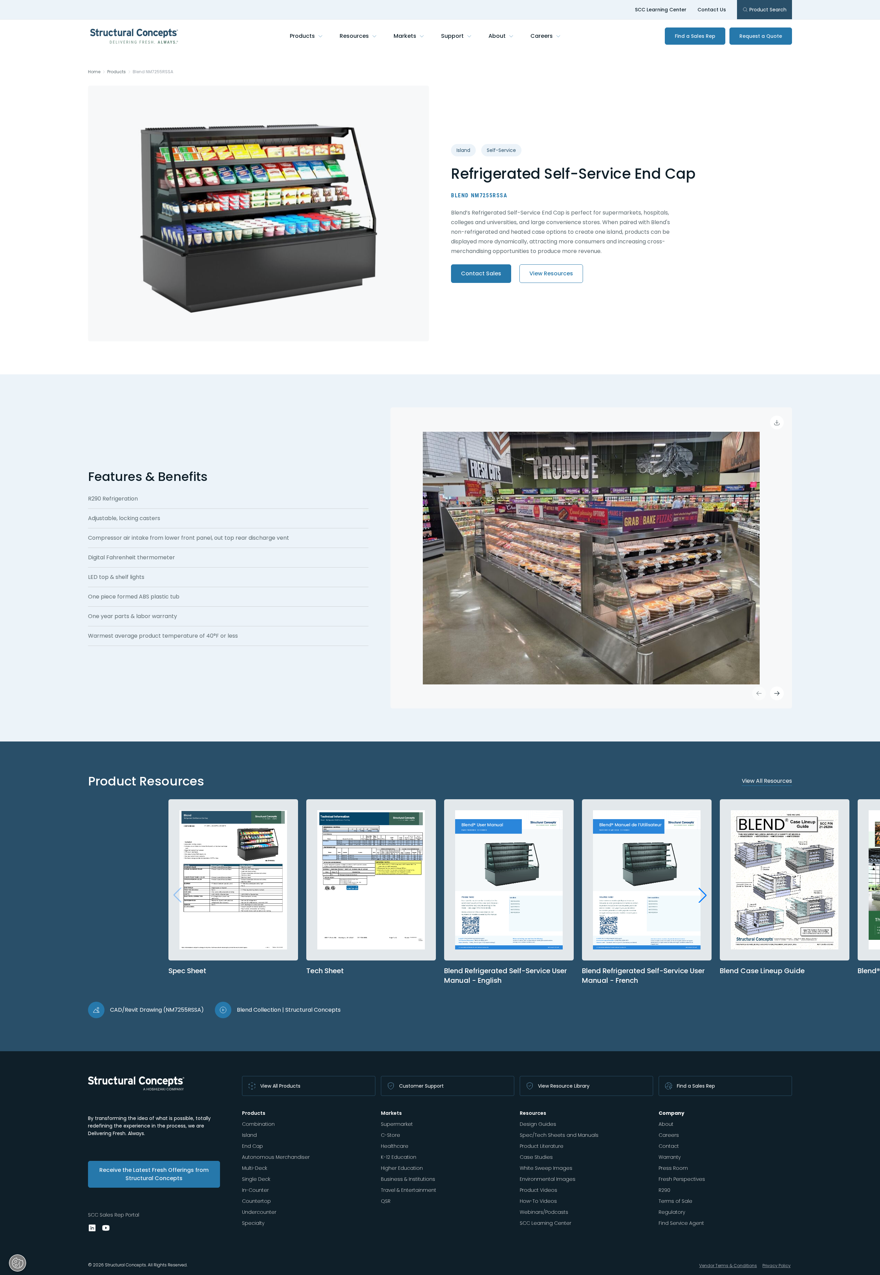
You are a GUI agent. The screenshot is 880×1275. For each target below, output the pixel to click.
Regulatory (672, 1212)
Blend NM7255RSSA (153, 72)
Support (452, 36)
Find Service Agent (681, 1223)
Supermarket (397, 1124)
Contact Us (711, 9)
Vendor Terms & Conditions (728, 1265)
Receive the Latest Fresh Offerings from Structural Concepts (154, 1174)
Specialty (253, 1223)
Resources (354, 36)
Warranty (670, 1157)
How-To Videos (538, 1201)
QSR (385, 1201)
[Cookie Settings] (17, 1263)
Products (302, 36)
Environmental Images (547, 1179)
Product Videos (538, 1190)
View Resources (551, 273)
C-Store (390, 1135)
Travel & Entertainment (408, 1190)
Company (671, 1113)
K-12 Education (398, 1157)
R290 (664, 1190)
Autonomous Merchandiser (276, 1157)
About (497, 36)
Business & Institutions (408, 1179)
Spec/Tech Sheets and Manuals (559, 1135)
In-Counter (255, 1190)
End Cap (252, 1146)
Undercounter (259, 1212)
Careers (541, 36)
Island (249, 1135)
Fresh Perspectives (682, 1179)
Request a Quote (760, 36)
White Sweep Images (546, 1168)
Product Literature (541, 1146)
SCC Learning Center (660, 9)
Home (94, 72)
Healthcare (394, 1146)
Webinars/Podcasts (544, 1212)
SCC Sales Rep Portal (113, 1214)
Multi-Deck (254, 1168)
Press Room (673, 1168)
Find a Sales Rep (695, 36)
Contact (669, 1146)
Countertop (256, 1201)
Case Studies (536, 1157)
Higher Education (402, 1168)
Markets (405, 36)
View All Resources (767, 781)
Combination (258, 1124)
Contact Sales (481, 273)
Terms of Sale (675, 1201)
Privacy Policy (776, 1265)
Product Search (767, 9)
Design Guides (538, 1124)
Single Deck (256, 1179)
